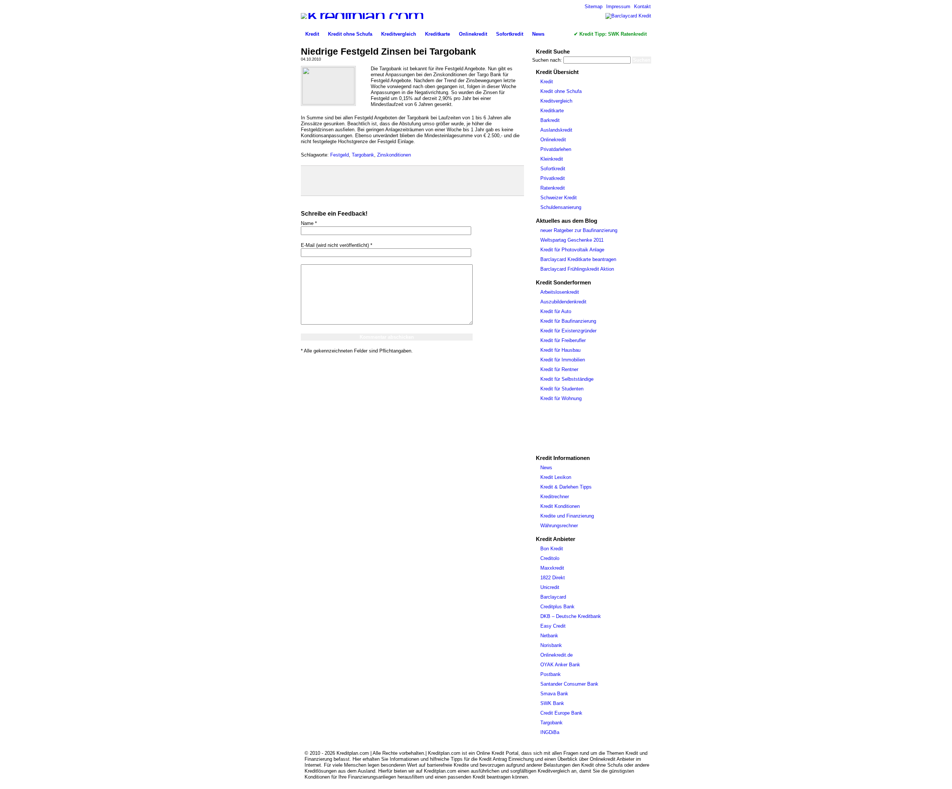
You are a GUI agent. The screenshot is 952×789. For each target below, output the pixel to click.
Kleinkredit (551, 159)
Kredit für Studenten (561, 389)
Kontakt (642, 6)
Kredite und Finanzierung (567, 516)
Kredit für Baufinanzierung (568, 321)
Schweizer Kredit (558, 197)
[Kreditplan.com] (362, 16)
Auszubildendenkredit (563, 302)
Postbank (550, 674)
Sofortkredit (509, 34)
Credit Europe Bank (561, 713)
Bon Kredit (551, 548)
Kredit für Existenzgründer (568, 331)
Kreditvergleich (398, 34)
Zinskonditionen (394, 155)
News (538, 34)
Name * (309, 223)
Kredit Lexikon (555, 477)
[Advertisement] (412, 181)
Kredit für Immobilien (562, 360)
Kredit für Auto (555, 311)
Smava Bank (554, 693)
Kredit (312, 34)
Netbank (549, 635)
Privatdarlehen (555, 149)
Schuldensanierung (560, 207)
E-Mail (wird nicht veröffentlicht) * (336, 245)
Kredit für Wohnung (561, 398)
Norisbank (551, 645)
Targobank (363, 155)
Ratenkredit (552, 188)
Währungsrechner (559, 525)
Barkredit (550, 120)
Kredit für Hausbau (560, 350)
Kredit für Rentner (559, 369)
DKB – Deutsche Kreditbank (570, 616)
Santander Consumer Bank (569, 684)
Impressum (618, 6)
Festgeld (339, 155)
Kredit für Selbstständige (567, 379)
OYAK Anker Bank (560, 664)
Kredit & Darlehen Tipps (566, 487)
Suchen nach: (547, 60)
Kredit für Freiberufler (563, 340)
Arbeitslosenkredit (559, 292)
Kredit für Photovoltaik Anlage (572, 249)
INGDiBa (549, 732)
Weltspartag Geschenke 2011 (572, 240)
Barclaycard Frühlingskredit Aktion (577, 269)
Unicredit (549, 587)
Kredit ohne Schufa (350, 34)
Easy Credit (553, 626)
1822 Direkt (552, 577)
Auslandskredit (556, 130)
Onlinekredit (473, 34)
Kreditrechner (554, 496)
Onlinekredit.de (556, 655)
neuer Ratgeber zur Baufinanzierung (578, 230)
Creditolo (549, 558)
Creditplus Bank (557, 606)
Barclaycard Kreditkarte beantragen (578, 259)
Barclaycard (553, 597)
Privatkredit (552, 178)
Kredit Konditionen (560, 506)
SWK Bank (552, 703)
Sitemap (593, 6)
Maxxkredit (552, 568)
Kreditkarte (437, 34)
